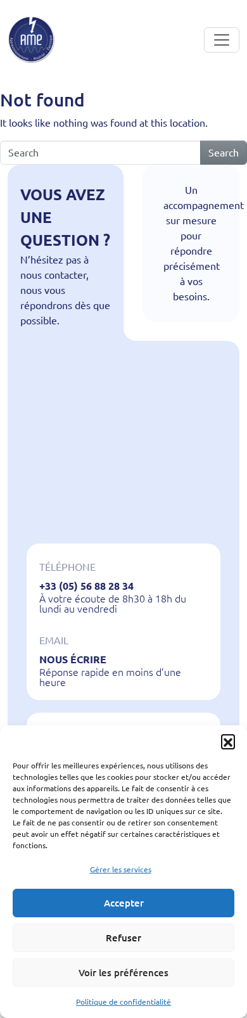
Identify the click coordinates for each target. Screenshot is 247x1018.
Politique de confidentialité (123, 1002)
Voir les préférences (123, 972)
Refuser (123, 937)
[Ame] (31, 39)
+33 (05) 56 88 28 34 (86, 586)
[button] (228, 741)
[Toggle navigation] (221, 40)
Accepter (124, 903)
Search (223, 152)
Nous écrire (72, 659)
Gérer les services (120, 869)
